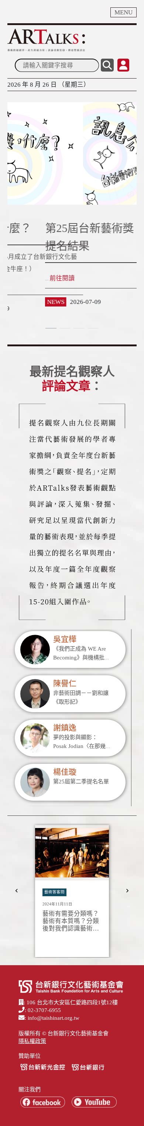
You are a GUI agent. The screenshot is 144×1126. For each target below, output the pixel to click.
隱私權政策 (32, 1041)
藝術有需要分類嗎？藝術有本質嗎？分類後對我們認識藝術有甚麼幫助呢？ (70, 921)
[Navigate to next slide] (127, 890)
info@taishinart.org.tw (53, 1018)
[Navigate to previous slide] (16, 890)
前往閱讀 (24, 278)
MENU (123, 12)
